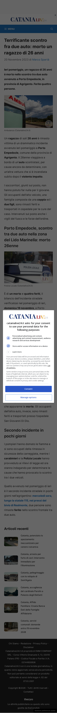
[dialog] (28, 356)
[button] (28, 352)
